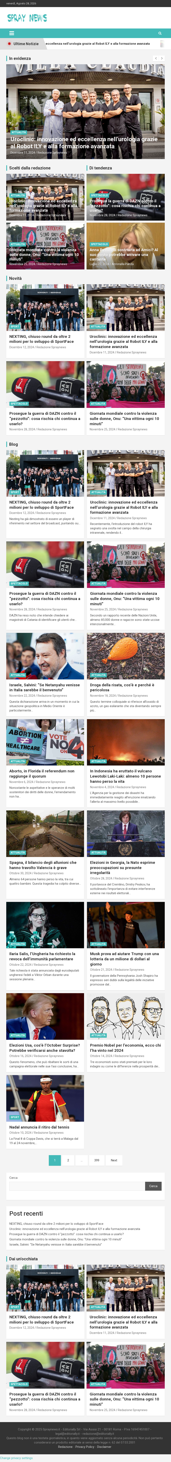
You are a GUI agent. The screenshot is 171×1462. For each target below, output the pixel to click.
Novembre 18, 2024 (103, 695)
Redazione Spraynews (53, 152)
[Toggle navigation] (11, 33)
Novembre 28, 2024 (23, 152)
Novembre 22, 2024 (22, 695)
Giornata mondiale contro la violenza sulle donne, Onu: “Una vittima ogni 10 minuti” (44, 254)
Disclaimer (104, 1447)
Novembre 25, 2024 (22, 264)
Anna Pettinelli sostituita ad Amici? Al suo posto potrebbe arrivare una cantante (124, 254)
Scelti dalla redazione (29, 167)
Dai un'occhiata (23, 1258)
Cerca (13, 1178)
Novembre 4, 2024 (102, 787)
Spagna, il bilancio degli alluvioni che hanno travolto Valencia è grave (43, 865)
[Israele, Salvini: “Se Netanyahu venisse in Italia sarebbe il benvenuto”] (45, 656)
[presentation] (156, 58)
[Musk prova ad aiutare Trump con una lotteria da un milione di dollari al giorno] (126, 925)
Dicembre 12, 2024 (21, 347)
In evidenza (20, 58)
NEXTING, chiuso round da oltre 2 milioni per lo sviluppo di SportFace (41, 339)
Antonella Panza (123, 264)
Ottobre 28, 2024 (101, 878)
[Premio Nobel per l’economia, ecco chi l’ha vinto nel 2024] (126, 1016)
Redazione (65, 1447)
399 (96, 1160)
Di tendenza (100, 167)
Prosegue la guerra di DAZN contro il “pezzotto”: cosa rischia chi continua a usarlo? (81, 143)
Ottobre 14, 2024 (101, 1056)
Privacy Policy (84, 1447)
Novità (15, 278)
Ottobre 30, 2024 (20, 873)
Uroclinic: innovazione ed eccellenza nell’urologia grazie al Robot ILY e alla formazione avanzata (43, 206)
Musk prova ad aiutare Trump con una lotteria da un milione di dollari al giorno (124, 958)
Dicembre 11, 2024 (21, 215)
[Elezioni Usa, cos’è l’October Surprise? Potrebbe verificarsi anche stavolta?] (45, 1016)
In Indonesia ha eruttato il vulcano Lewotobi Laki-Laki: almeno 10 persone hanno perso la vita (125, 776)
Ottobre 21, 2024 (101, 969)
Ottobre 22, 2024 (20, 964)
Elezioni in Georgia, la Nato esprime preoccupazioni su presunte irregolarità (122, 867)
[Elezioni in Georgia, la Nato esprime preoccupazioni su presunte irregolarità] (126, 833)
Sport (15, 326)
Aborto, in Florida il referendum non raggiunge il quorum (41, 774)
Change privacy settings (16, 1458)
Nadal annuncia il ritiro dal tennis (39, 1127)
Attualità (18, 195)
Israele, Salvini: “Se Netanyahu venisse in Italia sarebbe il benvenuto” (44, 688)
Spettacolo (20, 132)
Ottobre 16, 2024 (20, 1056)
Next (114, 1160)
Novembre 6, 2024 (21, 782)
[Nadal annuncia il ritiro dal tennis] (45, 1098)
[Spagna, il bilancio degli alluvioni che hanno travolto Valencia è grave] (45, 833)
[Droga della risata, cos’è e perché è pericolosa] (126, 656)
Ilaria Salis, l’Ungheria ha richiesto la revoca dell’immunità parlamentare (42, 956)
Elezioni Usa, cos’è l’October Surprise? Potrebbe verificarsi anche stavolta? (44, 1048)
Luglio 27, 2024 (99, 264)
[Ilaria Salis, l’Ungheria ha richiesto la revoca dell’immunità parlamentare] (45, 925)
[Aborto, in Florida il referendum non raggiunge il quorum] (45, 742)
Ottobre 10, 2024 (20, 1132)
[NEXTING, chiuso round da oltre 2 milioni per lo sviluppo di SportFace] (45, 473)
